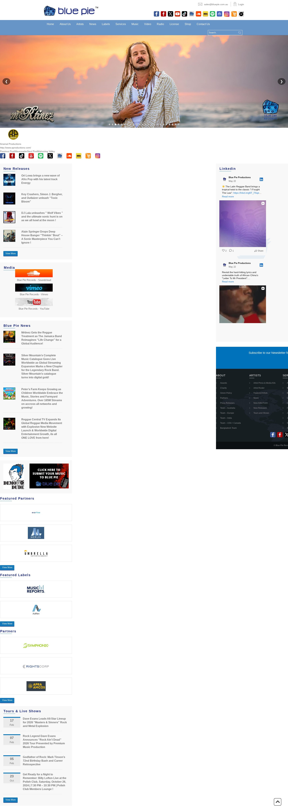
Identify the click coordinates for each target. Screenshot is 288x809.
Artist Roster (259, 388)
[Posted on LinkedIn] (261, 179)
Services (121, 24)
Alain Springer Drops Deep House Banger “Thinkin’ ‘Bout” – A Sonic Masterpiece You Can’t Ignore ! (42, 237)
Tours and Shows (261, 413)
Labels (106, 24)
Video (147, 24)
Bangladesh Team (228, 428)
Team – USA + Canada (230, 423)
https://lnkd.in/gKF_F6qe (246, 192)
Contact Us (203, 24)
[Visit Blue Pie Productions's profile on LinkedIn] (224, 179)
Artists (80, 24)
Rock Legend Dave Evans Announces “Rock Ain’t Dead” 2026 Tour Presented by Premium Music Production (44, 741)
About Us (65, 24)
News (92, 24)
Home (50, 24)
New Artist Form (261, 403)
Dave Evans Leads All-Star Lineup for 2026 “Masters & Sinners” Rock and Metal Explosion (45, 722)
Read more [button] (228, 196)
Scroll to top (277, 802)
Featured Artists (261, 393)
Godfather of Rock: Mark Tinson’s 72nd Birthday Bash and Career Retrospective (44, 761)
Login (241, 4)
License (174, 24)
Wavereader (13, 151)
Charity (223, 388)
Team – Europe (227, 413)
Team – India (226, 418)
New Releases (260, 408)
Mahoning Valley (41, 151)
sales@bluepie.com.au (216, 4)
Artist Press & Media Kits (265, 383)
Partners (224, 398)
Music (135, 24)
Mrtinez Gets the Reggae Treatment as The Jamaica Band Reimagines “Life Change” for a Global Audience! (41, 338)
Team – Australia (227, 408)
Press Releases (227, 403)
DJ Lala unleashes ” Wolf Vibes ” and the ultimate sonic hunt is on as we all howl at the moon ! (42, 217)
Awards (223, 383)
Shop (188, 24)
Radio (160, 24)
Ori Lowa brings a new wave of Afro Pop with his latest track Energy (40, 179)
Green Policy (226, 393)
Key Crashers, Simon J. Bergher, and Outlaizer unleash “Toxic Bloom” (41, 198)
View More (11, 253)
